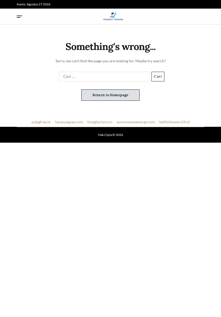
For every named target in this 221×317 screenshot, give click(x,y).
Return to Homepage (110, 95)
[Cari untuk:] (103, 78)
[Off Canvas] (19, 17)
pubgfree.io (41, 122)
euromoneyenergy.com (136, 122)
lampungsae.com (69, 122)
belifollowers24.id (174, 122)
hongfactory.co (99, 122)
